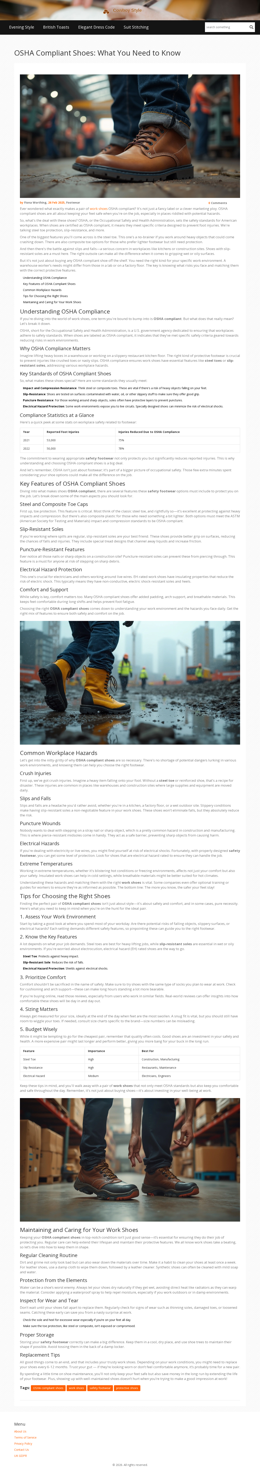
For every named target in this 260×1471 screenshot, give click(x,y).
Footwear (73, 202)
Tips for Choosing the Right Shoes (45, 296)
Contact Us (21, 1450)
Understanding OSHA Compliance (45, 278)
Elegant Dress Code (96, 27)
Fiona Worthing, (35, 202)
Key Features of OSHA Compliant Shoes (49, 284)
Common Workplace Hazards (42, 290)
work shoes (99, 208)
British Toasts (56, 27)
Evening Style (21, 27)
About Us (20, 1431)
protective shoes (127, 1388)
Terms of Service (25, 1437)
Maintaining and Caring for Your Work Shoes (52, 302)
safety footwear (100, 1388)
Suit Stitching (136, 27)
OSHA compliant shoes (48, 1388)
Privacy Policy (23, 1443)
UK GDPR (20, 1456)
